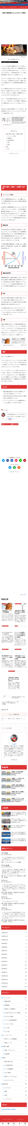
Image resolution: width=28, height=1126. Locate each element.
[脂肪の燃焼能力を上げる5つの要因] (11, 460)
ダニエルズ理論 (16, 1016)
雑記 (15, 1057)
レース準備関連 (16, 1069)
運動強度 (9, 138)
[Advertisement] (14, 29)
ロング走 (16, 1031)
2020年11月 (14, 936)
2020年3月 (14, 965)
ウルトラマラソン (16, 1080)
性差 (8, 142)
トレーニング (15, 997)
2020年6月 (14, 954)
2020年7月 (14, 950)
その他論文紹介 (16, 1065)
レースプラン (16, 1099)
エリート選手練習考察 (16, 1020)
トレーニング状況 (11, 136)
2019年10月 (14, 983)
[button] (25, 728)
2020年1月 (14, 972)
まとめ (7, 148)
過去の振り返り (16, 1061)
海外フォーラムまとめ (16, 1076)
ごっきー (14, 744)
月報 (16, 1095)
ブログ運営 (16, 1072)
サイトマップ (20, 1119)
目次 (12, 131)
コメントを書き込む (14, 714)
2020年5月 (14, 958)
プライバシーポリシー (7, 1119)
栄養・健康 (16, 424)
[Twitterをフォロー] (9, 467)
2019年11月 (14, 979)
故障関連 (16, 1005)
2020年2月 (14, 968)
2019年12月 (14, 976)
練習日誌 (15, 1084)
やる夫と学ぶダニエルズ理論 (16, 1012)
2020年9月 (14, 943)
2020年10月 (14, 940)
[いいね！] (1, 409)
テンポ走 (16, 1027)
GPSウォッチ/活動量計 (16, 1039)
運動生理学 (16, 1001)
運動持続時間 (10, 140)
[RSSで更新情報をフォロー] (18, 467)
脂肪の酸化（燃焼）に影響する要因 (14, 134)
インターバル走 (16, 1024)
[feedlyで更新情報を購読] (14, 467)
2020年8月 (14, 947)
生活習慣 (16, 1054)
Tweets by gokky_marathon (8, 1109)
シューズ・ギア (15, 1035)
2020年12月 (14, 932)
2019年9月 (14, 986)
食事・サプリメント (7, 424)
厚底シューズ (16, 1042)
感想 (7, 146)
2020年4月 (14, 961)
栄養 (8, 144)
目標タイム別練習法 (16, 1009)
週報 (16, 1091)
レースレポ (16, 1087)
